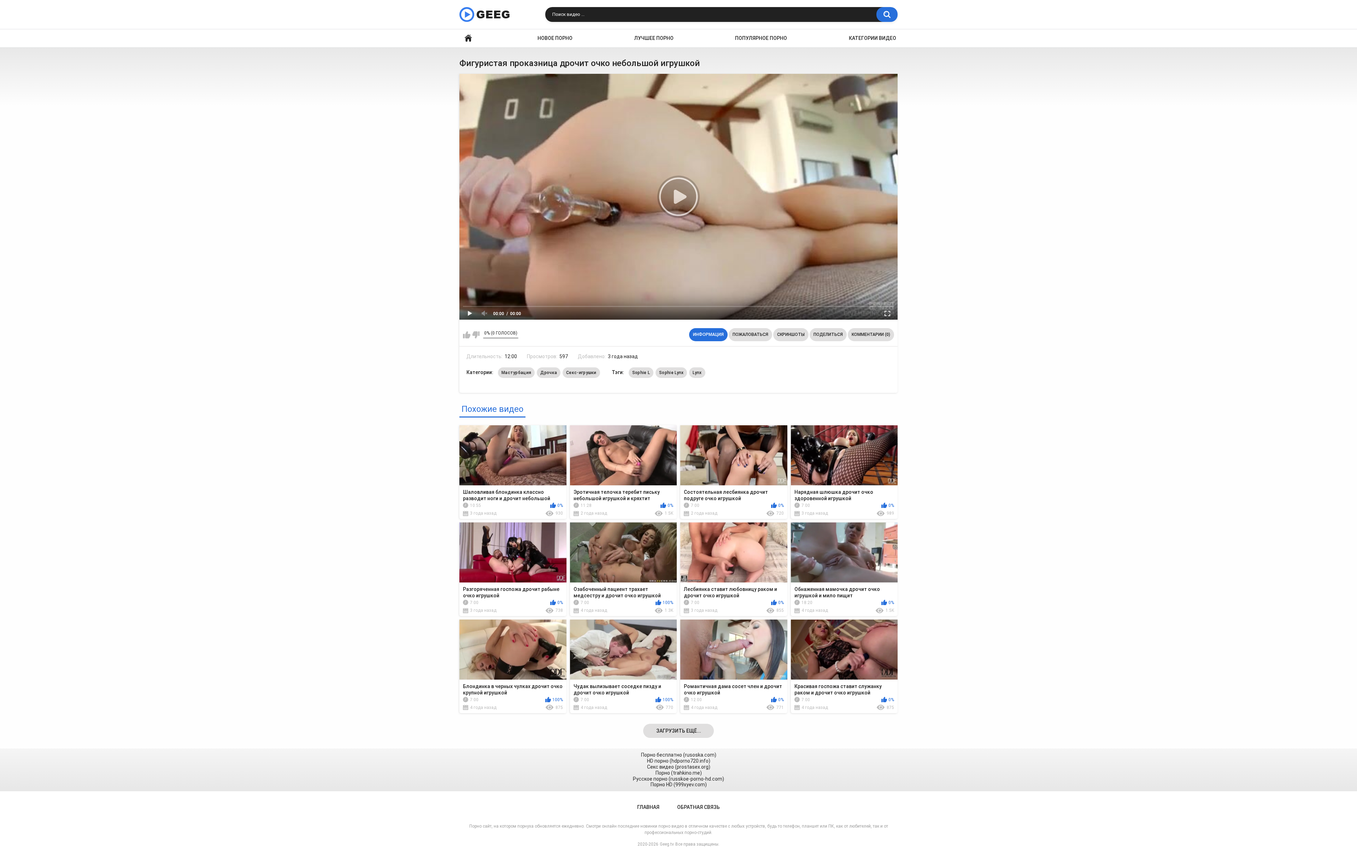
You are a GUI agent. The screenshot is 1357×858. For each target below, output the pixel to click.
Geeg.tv (667, 844)
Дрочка (548, 372)
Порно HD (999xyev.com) (679, 784)
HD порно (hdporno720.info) (678, 761)
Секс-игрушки (581, 372)
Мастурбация (516, 372)
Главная (468, 38)
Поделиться (828, 334)
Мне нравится (466, 334)
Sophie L (641, 372)
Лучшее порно (654, 38)
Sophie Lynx (671, 372)
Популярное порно (761, 38)
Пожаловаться (750, 334)
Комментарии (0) (871, 334)
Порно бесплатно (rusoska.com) (678, 755)
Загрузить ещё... (678, 731)
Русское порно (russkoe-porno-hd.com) (678, 779)
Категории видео (872, 38)
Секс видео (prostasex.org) (678, 767)
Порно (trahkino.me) (679, 773)
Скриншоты (791, 334)
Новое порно (554, 38)
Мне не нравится (476, 334)
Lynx (697, 372)
